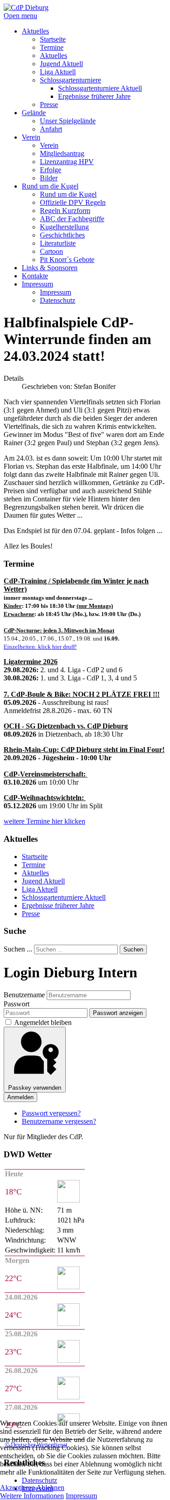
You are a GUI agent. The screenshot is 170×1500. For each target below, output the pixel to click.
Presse (31, 913)
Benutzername (24, 995)
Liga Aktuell (40, 889)
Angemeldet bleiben (43, 1022)
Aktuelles (35, 873)
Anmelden (20, 1097)
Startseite (35, 856)
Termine (33, 865)
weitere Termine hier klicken (44, 821)
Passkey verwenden (34, 1087)
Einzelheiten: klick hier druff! (40, 646)
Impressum (81, 1496)
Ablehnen (50, 1487)
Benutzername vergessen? (59, 1121)
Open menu (20, 15)
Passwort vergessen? (51, 1113)
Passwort (16, 1004)
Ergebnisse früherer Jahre (58, 905)
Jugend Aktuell (43, 881)
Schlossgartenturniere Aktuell (64, 897)
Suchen (133, 949)
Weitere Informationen (32, 1496)
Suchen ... (18, 949)
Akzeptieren (17, 1487)
